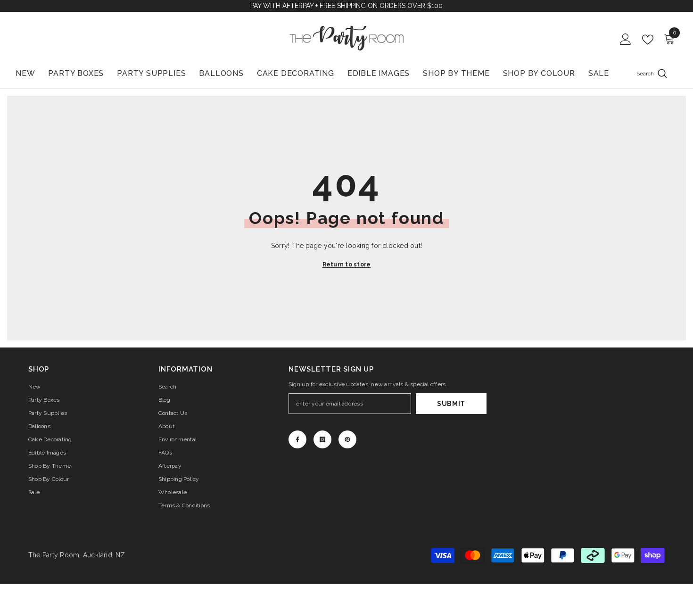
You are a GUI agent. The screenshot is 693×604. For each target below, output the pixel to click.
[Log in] (625, 39)
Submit (451, 403)
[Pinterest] (347, 439)
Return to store (346, 264)
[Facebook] (297, 439)
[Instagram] (322, 439)
